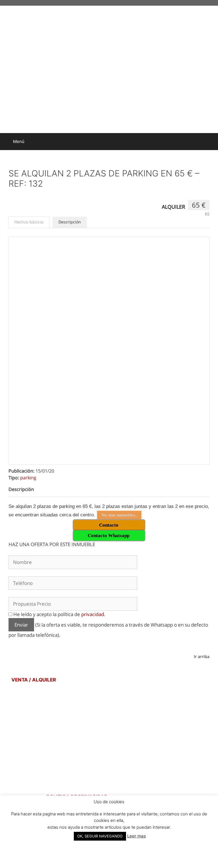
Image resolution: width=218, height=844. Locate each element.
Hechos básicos (29, 222)
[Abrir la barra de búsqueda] (209, 141)
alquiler (173, 206)
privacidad (92, 614)
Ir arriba (201, 656)
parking (28, 478)
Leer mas (136, 836)
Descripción (69, 222)
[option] (109, 336)
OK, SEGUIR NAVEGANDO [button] (100, 836)
